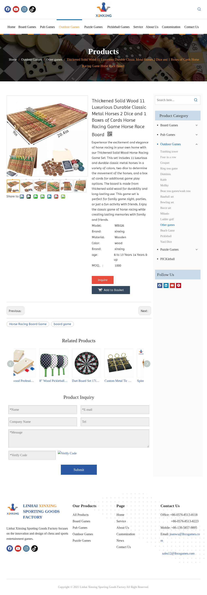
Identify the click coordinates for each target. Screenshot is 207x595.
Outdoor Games (170, 144)
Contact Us (123, 547)
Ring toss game (169, 168)
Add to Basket (114, 290)
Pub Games (167, 134)
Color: (96, 243)
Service (121, 521)
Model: (96, 225)
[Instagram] (24, 9)
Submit (79, 470)
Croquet (164, 162)
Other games (167, 224)
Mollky (164, 185)
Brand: (96, 231)
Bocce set (165, 207)
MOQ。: (97, 265)
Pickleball (166, 236)
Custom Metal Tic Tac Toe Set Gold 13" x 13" (95, 380)
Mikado (164, 213)
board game (62, 324)
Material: (98, 237)
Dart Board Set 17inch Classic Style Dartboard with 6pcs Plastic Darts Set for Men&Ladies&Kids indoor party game (62, 380)
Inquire (103, 280)
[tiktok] (32, 9)
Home (120, 514)
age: (95, 255)
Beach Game (167, 230)
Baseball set (167, 196)
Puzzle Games (169, 249)
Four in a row (168, 157)
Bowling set (167, 202)
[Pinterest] (178, 285)
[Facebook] (7, 9)
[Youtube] (16, 9)
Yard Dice (166, 241)
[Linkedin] (166, 285)
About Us (122, 527)
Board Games (169, 125)
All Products (81, 514)
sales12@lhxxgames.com (178, 553)
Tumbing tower (169, 151)
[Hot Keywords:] (199, 9)
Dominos (165, 174)
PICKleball (167, 259)
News (120, 540)
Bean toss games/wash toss (175, 191)
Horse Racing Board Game (27, 324)
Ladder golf (167, 219)
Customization (125, 534)
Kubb (163, 179)
